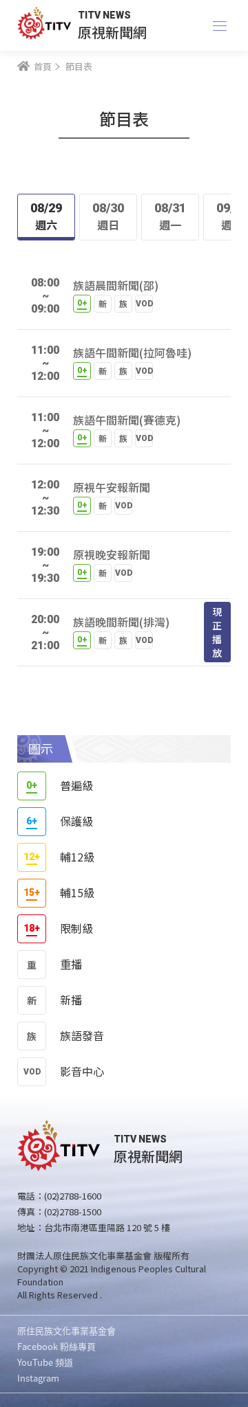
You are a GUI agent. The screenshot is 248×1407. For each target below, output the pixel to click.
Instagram (38, 1377)
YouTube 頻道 (45, 1362)
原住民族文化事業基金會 (66, 1330)
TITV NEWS (104, 15)
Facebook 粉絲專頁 (56, 1346)
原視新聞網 (112, 32)
